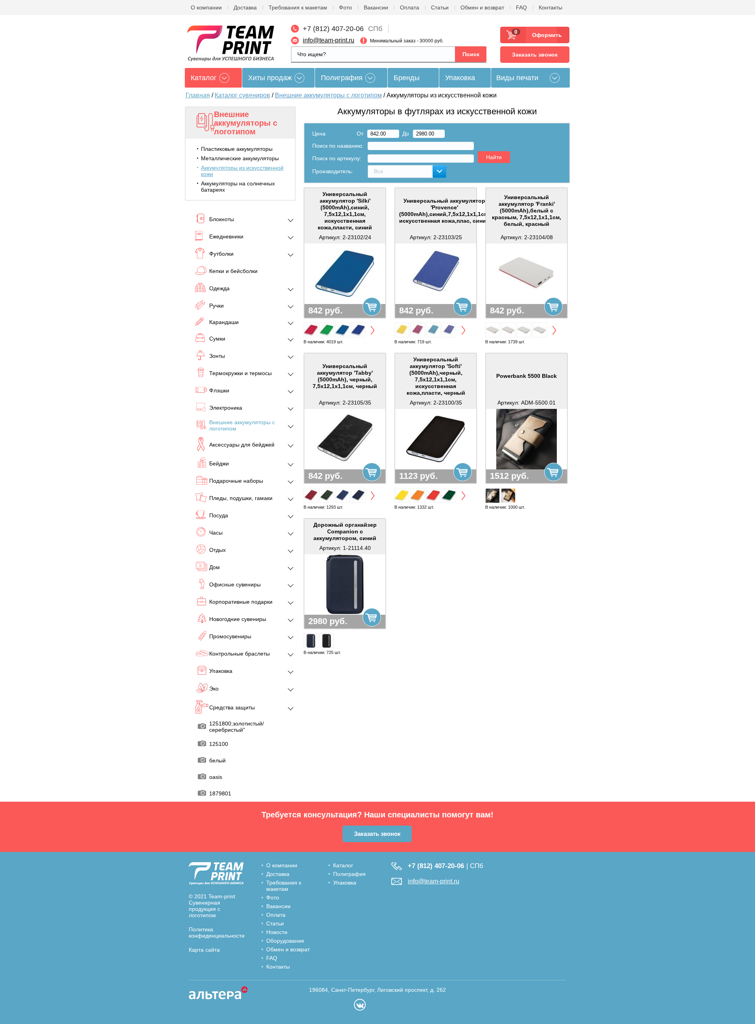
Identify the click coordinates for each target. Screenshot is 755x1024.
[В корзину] (372, 306)
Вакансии (376, 7)
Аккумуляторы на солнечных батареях (238, 186)
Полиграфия (342, 78)
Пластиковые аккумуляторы (237, 149)
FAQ (521, 7)
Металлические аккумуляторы (240, 158)
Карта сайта (204, 950)
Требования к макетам (298, 7)
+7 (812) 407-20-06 (333, 29)
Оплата (409, 7)
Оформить (544, 35)
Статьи (440, 7)
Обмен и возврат (482, 7)
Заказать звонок (535, 54)
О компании (206, 7)
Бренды (407, 78)
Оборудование (285, 941)
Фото (345, 7)
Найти (494, 157)
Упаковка (460, 78)
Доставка (245, 7)
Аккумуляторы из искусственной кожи (242, 171)
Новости (276, 932)
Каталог (343, 865)
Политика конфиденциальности (217, 932)
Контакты (550, 7)
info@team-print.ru (328, 40)
